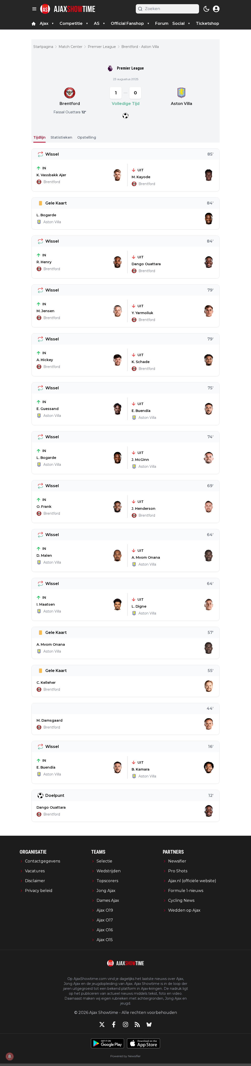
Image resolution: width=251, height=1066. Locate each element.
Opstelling (86, 137)
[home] (33, 23)
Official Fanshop (127, 23)
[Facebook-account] (114, 1024)
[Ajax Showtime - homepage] (67, 9)
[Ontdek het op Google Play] (107, 1043)
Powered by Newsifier (125, 1056)
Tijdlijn (39, 137)
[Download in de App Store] (143, 1043)
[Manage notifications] (9, 1056)
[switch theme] (206, 8)
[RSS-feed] (137, 1024)
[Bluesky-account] (149, 1024)
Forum (161, 23)
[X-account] (102, 1024)
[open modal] (216, 8)
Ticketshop (207, 23)
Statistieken (61, 137)
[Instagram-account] (125, 1024)
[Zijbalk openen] (34, 9)
